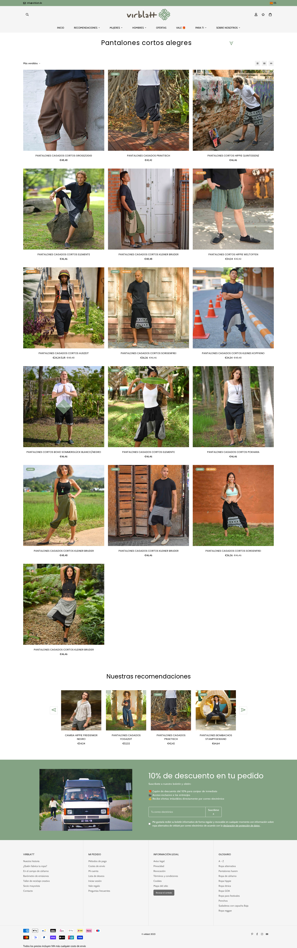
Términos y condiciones (165, 876)
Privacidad (158, 866)
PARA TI (199, 27)
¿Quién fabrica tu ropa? (35, 866)
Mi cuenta (93, 871)
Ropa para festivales (229, 895)
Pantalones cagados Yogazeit (126, 737)
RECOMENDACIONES (85, 27)
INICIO (60, 27)
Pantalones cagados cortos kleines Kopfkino (233, 353)
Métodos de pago (97, 861)
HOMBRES (138, 27)
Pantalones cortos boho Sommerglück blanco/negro (63, 452)
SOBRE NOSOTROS (227, 27)
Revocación (159, 871)
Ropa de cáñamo (228, 876)
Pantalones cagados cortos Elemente (63, 254)
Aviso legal (159, 861)
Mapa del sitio (160, 885)
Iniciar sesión (95, 881)
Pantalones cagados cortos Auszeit (64, 353)
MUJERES (115, 27)
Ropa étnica (225, 885)
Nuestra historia (31, 861)
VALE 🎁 (180, 27)
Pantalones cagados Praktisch (148, 155)
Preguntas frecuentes (99, 890)
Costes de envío (96, 866)
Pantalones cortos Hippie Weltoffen (233, 254)
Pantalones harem (228, 871)
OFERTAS (161, 27)
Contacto (28, 890)
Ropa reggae (225, 910)
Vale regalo (94, 885)
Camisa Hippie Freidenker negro (81, 737)
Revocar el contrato (164, 892)
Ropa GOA (224, 890)
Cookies (157, 881)
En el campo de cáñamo (36, 871)
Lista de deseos (96, 876)
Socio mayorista (31, 885)
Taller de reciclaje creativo (36, 881)
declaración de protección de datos (241, 825)
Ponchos (223, 900)
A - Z (221, 861)
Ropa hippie (225, 881)
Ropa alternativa (227, 866)
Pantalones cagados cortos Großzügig (63, 155)
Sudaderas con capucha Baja (233, 905)
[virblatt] (148, 14)
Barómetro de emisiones (36, 876)
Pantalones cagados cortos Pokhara (233, 452)
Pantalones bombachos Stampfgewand (216, 737)
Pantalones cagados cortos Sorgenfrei (148, 353)
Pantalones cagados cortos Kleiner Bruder (148, 254)
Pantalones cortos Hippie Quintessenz (233, 155)
